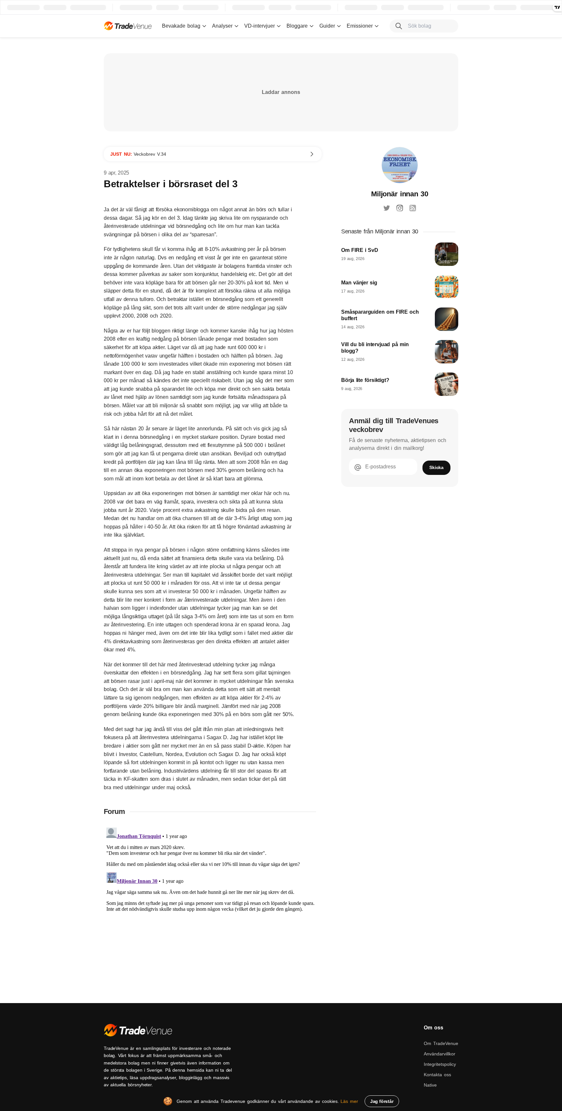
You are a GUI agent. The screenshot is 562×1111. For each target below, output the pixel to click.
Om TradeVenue (441, 1043)
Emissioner (360, 26)
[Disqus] (213, 906)
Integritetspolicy (440, 1064)
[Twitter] (386, 208)
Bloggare (297, 26)
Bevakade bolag (181, 26)
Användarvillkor (439, 1053)
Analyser (222, 26)
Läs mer (349, 1101)
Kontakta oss (437, 1074)
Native (430, 1085)
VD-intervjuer (259, 26)
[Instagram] (399, 208)
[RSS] (412, 208)
